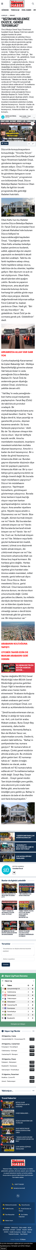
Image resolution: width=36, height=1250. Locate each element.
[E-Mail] (14, 872)
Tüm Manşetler (9, 1214)
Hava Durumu (26, 1205)
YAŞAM (24, 1230)
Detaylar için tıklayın (18, 1024)
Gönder (6, 964)
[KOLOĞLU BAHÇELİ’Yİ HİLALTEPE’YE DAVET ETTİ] (9, 888)
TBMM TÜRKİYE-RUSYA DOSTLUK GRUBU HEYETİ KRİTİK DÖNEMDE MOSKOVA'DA (26, 914)
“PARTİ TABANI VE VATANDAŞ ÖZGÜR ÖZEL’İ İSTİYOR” (8, 912)
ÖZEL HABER (26, 10)
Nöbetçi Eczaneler (11, 1205)
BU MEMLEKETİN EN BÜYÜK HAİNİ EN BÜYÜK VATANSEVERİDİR (9, 933)
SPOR (29, 1227)
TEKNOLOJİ (15, 10)
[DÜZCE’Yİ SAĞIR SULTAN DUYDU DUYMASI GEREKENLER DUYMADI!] (26, 925)
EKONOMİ (6, 1230)
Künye (29, 1232)
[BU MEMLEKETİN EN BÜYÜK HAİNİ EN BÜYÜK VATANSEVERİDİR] (9, 925)
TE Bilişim (23, 1239)
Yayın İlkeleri (24, 1234)
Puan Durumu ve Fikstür (25, 1209)
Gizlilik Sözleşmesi (15, 1232)
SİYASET (12, 15)
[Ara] (33, 4)
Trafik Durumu (9, 1208)
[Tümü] (33, 1091)
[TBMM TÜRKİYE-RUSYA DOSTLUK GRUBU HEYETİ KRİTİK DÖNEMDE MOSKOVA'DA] (26, 905)
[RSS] (18, 1195)
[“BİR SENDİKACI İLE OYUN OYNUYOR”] (26, 888)
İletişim (24, 1232)
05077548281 (19, 1184)
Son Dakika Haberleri (23, 1215)
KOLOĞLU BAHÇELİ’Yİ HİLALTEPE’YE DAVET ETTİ (8, 895)
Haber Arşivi (9, 1220)
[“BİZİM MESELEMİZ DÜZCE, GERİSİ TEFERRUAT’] (18, 130)
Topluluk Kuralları (13, 1234)
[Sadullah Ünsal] (6, 870)
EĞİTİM (30, 1230)
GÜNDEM (5, 10)
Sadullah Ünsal (17, 868)
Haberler (4, 15)
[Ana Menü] (2, 4)
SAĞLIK (18, 1230)
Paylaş (6, 143)
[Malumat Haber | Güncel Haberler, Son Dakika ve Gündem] (17, 3)
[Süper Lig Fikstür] (33, 1031)
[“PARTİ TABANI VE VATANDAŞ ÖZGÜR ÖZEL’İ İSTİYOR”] (9, 905)
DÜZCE (6, 1232)
